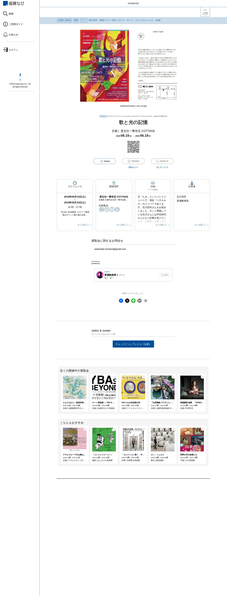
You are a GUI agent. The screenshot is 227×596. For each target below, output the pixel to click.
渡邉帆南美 (160, 116)
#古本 (114, 20)
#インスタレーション (145, 20)
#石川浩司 (93, 20)
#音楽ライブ (104, 20)
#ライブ (121, 20)
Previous (58, 394)
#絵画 (158, 20)
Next (208, 394)
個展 (76, 20)
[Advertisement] (128, 505)
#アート (130, 20)
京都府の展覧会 (64, 20)
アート (84, 20)
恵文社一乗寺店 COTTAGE (138, 131)
